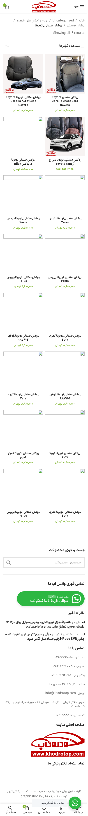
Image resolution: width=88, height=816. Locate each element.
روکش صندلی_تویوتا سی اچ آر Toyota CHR (65, 162)
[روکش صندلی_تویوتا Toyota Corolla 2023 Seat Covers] (23, 74)
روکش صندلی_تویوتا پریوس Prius (64, 279)
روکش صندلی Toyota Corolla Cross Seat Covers (65, 101)
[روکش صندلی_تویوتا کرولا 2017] (23, 371)
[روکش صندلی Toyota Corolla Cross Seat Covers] (65, 74)
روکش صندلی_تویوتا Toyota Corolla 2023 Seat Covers (23, 101)
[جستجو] (8, 562)
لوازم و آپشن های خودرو (32, 20)
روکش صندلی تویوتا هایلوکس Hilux (23, 162)
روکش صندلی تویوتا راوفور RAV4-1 (65, 396)
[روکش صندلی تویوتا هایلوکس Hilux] (23, 136)
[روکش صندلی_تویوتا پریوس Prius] (65, 254)
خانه (82, 20)
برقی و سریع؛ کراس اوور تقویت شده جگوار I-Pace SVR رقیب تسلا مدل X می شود (45, 636)
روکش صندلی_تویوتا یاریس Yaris (65, 220)
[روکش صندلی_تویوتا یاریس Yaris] (65, 195)
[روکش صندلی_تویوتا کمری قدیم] (23, 430)
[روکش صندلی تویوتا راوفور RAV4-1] (65, 371)
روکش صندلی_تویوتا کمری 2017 (65, 338)
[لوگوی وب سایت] (44, 6)
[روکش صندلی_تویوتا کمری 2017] (65, 312)
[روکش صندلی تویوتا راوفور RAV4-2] (23, 312)
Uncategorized (63, 20)
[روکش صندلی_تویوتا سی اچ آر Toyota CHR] (65, 136)
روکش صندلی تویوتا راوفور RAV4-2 (23, 338)
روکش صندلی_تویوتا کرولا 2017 (23, 396)
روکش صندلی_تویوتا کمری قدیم (23, 455)
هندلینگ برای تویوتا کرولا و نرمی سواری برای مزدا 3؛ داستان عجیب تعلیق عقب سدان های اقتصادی (45, 624)
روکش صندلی (76, 25)
